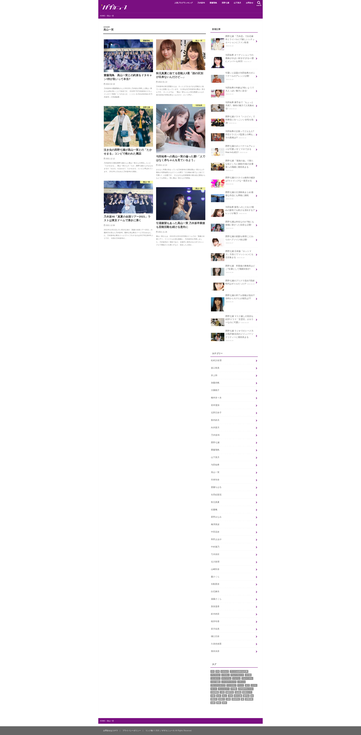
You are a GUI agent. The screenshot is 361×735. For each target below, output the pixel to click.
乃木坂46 (201, 3)
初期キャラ (247, 692)
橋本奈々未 (216, 398)
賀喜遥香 (215, 606)
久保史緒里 (216, 644)
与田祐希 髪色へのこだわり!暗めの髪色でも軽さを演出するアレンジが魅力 (240, 210)
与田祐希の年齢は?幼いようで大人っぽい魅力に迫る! (239, 91)
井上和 (214, 375)
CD (212, 671)
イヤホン (225, 675)
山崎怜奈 (215, 569)
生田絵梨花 (216, 495)
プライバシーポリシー (132, 731)
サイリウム (226, 678)
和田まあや (216, 539)
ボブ (247, 685)
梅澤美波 (215, 524)
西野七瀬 (225, 3)
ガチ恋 (248, 675)
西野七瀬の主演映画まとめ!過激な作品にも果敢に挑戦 (239, 195)
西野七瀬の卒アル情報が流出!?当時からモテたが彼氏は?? (240, 298)
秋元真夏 (215, 502)
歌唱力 (221, 699)
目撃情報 (249, 699)
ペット (240, 685)
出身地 (238, 692)
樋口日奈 (215, 636)
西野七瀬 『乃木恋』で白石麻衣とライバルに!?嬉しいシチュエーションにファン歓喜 (240, 41)
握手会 (246, 696)
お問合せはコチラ (110, 731)
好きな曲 (238, 696)
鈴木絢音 (215, 614)
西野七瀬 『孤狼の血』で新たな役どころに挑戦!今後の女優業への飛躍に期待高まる (239, 165)
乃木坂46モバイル (246, 689)
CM (217, 671)
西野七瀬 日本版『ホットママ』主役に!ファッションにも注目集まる (239, 254)
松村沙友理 (216, 360)
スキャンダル (247, 678)
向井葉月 (215, 427)
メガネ (254, 685)
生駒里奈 (215, 584)
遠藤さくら (216, 599)
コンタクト (215, 678)
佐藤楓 (214, 509)
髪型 (224, 703)
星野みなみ (216, 517)
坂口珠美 (215, 368)
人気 (222, 692)
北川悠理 (215, 562)
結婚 (213, 703)
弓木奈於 (215, 554)
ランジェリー (224, 689)
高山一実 (215, 472)
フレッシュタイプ (218, 685)
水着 (228, 699)
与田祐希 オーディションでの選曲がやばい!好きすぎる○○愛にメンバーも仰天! (239, 58)
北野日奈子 (216, 412)
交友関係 (214, 692)
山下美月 (237, 3)
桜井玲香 (215, 621)
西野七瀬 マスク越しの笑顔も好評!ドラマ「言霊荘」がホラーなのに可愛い (239, 319)
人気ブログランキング (183, 3)
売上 (224, 696)
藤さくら (215, 577)
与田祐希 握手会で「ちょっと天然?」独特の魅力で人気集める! (239, 105)
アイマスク (215, 675)
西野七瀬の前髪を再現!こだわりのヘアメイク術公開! (239, 239)
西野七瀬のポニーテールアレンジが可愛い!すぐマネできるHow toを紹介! (240, 149)
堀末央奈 (215, 651)
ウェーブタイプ (237, 675)
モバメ (213, 689)
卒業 (213, 696)
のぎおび (224, 671)
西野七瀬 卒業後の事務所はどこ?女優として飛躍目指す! (240, 269)
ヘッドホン (231, 685)
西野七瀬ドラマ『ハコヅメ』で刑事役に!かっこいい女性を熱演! (240, 119)
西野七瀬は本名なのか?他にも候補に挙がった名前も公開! (239, 225)
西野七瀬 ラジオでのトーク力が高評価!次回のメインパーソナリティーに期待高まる (239, 335)
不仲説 (233, 689)
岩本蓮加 (215, 405)
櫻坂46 (214, 699)
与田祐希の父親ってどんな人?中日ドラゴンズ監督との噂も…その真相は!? (240, 134)
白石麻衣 (215, 591)
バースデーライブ (229, 682)
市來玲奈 (215, 480)
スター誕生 (215, 682)
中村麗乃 (215, 547)
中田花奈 (215, 532)
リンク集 (149, 731)
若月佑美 (215, 629)
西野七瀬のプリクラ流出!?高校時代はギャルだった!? (240, 282)
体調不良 (229, 692)
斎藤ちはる (216, 487)
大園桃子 (215, 390)
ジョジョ (236, 678)
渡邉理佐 (235, 699)
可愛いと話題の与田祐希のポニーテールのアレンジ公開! (240, 76)
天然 (230, 696)
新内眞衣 (215, 420)
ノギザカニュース (167, 731)
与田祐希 (215, 465)
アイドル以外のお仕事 (239, 671)
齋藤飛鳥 (213, 3)
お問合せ (249, 3)
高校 (218, 703)
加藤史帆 (215, 383)
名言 (218, 696)
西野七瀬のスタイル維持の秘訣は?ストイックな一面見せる (240, 180)
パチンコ (241, 682)
